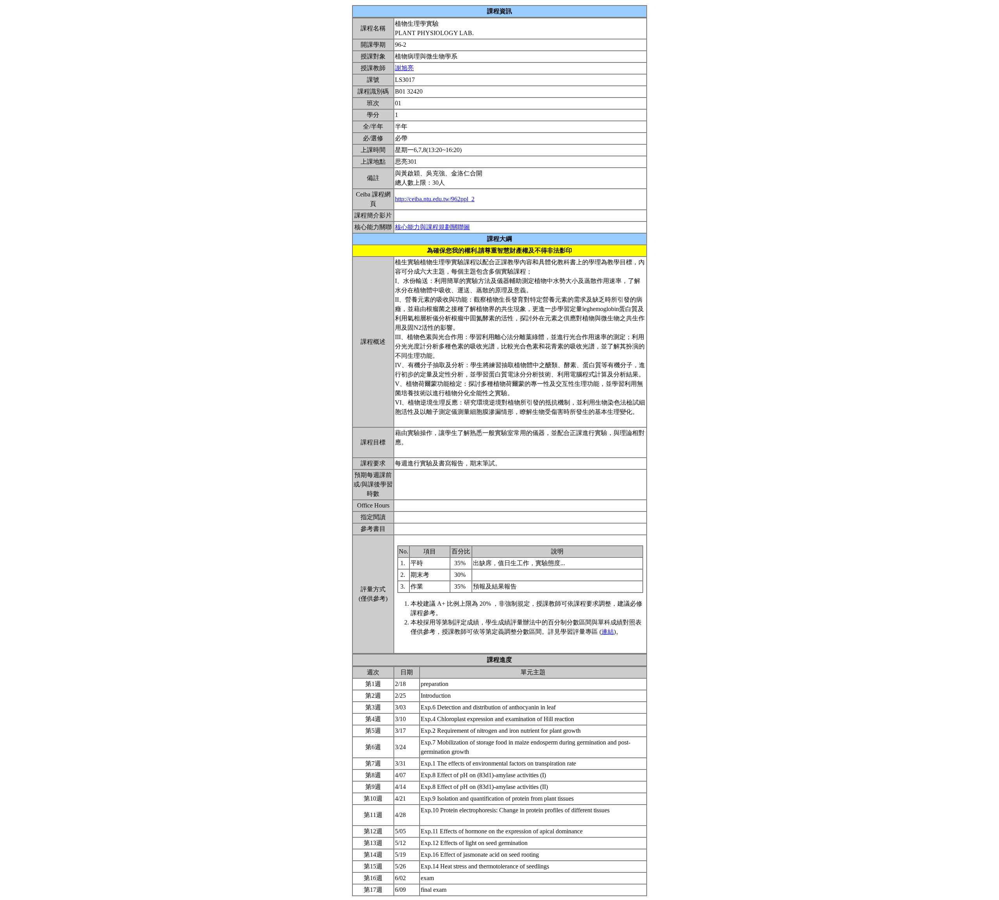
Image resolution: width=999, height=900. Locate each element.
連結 (607, 631)
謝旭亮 (404, 68)
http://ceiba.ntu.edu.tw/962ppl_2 (435, 199)
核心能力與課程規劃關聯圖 (432, 227)
